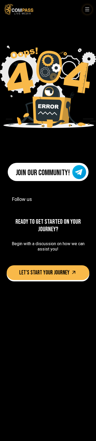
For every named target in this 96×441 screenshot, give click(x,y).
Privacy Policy (37, 401)
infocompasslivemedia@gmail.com (43, 344)
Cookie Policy (58, 411)
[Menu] (87, 9)
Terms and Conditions (24, 411)
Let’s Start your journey (45, 272)
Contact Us (13, 401)
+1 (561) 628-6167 (26, 334)
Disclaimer (62, 401)
